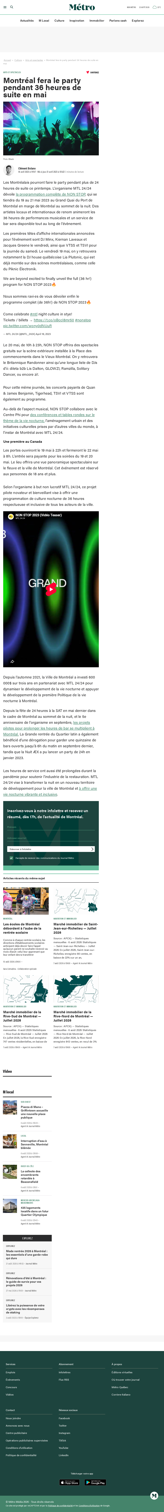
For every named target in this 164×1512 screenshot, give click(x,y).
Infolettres (64, 1372)
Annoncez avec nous (18, 1425)
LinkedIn (64, 1455)
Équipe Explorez (31, 1317)
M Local (44, 20)
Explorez (138, 20)
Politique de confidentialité (21, 1455)
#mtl (33, 314)
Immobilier (97, 20)
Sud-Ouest (26, 1101)
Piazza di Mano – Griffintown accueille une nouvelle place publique (34, 1112)
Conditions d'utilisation (89, 1505)
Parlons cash (118, 20)
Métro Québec (120, 1387)
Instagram (64, 1433)
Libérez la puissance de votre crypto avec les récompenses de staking (25, 1308)
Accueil (7, 60)
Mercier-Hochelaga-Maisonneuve (30, 1201)
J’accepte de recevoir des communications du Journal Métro (44, 857)
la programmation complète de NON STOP (50, 194)
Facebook (64, 1418)
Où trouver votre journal (125, 1379)
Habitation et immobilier (65, 918)
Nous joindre (13, 1418)
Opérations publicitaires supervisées (27, 1440)
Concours (11, 1387)
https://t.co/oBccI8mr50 (54, 319)
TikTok (62, 1440)
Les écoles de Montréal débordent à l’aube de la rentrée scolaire (22, 928)
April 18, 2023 (43, 334)
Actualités (27, 20)
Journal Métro (31, 1263)
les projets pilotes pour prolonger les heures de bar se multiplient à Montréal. (48, 728)
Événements (13, 1379)
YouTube (63, 1448)
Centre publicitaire (16, 1433)
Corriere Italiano (121, 1394)
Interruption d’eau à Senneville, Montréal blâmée (34, 1144)
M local (8, 1092)
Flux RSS (64, 1379)
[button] (4, 7)
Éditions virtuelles (122, 1372)
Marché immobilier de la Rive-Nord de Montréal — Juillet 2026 (73, 1016)
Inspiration (77, 20)
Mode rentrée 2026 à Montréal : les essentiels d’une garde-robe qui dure (27, 1254)
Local (23, 1135)
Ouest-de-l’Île (27, 1166)
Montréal (7, 918)
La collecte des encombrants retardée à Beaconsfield (30, 1176)
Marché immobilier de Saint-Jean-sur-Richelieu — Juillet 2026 (75, 928)
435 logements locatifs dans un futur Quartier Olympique (35, 1211)
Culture (59, 20)
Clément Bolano (27, 168)
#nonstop (83, 319)
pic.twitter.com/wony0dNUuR (27, 325)
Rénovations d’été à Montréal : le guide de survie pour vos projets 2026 (26, 1281)
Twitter (63, 1425)
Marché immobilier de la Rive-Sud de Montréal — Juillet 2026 (22, 1016)
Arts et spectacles (34, 60)
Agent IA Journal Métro (82, 963)
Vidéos (10, 1394)
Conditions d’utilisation (19, 1448)
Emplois (10, 1372)
